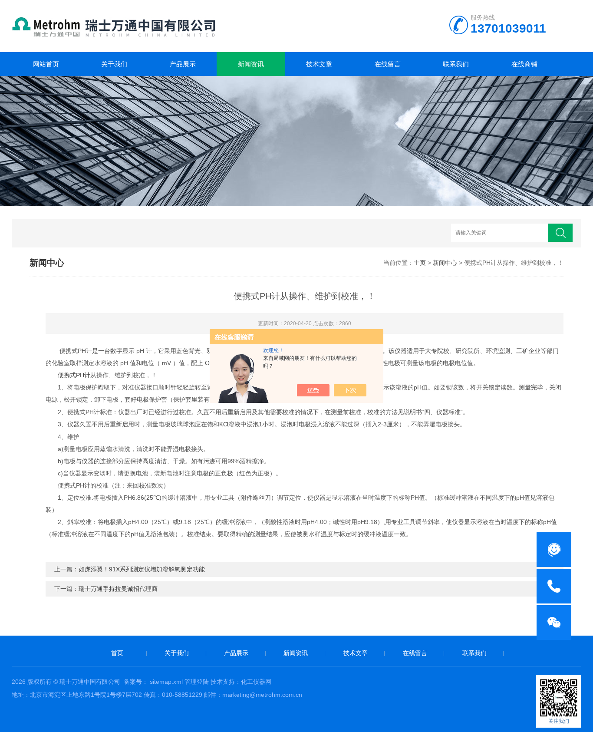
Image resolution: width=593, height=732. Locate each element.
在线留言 (388, 64)
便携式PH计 (74, 375)
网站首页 (46, 64)
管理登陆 (196, 681)
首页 (117, 653)
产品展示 (183, 64)
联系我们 (456, 64)
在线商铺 (524, 64)
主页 (420, 262)
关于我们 (114, 64)
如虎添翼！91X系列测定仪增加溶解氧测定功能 (142, 569)
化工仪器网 (256, 681)
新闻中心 (445, 262)
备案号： (136, 681)
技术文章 (319, 64)
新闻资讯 (251, 64)
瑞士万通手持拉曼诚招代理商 (118, 588)
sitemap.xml (166, 681)
